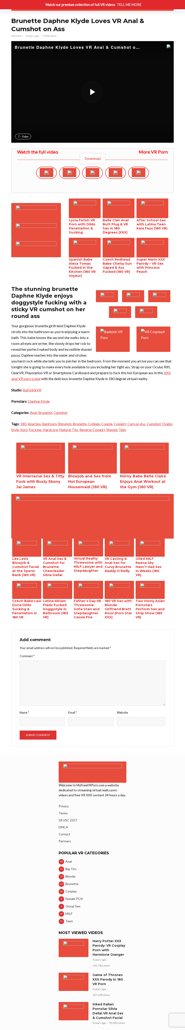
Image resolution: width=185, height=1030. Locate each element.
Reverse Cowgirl (92, 429)
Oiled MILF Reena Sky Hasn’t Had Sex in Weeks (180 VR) (149, 567)
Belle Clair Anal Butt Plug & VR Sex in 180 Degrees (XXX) (116, 226)
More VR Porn (153, 151)
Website (122, 712)
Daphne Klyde (39, 401)
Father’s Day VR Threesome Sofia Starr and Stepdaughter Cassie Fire (87, 609)
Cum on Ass (136, 424)
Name (24, 712)
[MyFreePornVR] (160, 46)
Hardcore (50, 429)
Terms (63, 813)
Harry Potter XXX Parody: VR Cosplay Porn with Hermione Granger (108, 948)
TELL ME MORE (129, 4)
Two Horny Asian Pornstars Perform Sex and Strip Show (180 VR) (150, 609)
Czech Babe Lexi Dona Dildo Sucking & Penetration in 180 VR (26, 609)
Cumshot (60, 412)
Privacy (64, 806)
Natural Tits (68, 429)
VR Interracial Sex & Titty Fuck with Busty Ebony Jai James (40, 481)
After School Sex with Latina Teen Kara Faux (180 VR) (151, 224)
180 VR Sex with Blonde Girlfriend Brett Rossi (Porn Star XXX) (118, 609)
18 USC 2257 (68, 820)
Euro (24, 429)
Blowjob (65, 424)
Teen (122, 429)
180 (23, 424)
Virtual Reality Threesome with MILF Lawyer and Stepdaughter (88, 564)
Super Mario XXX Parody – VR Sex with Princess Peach (150, 265)
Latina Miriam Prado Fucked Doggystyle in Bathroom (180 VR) (55, 609)
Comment (27, 656)
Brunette (45, 412)
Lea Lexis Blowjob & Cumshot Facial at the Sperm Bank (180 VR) (25, 567)
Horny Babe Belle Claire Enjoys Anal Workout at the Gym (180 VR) (143, 481)
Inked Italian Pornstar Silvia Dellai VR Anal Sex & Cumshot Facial (107, 1011)
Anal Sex (34, 424)
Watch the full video (37, 151)
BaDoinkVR (32, 390)
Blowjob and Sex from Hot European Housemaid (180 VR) (89, 481)
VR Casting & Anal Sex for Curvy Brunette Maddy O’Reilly (118, 565)
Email (72, 712)
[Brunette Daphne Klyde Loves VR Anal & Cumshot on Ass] (92, 92)
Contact (64, 834)
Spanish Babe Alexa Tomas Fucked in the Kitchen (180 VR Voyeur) (82, 267)
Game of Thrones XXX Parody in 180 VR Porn (107, 979)
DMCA (63, 827)
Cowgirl (120, 424)
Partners (65, 841)
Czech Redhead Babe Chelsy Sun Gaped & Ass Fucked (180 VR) (117, 265)
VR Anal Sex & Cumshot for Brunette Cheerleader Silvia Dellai (55, 567)
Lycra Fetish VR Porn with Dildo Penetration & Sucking (82, 226)
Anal (33, 412)
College (94, 424)
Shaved (111, 429)
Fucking (35, 429)
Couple (106, 424)
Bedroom (49, 424)
